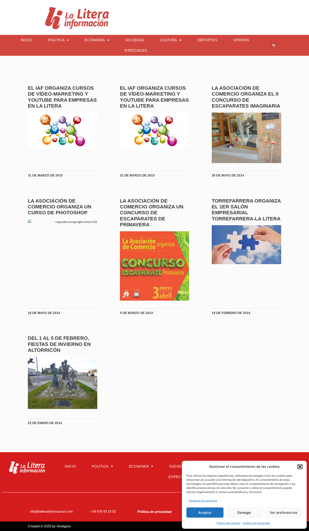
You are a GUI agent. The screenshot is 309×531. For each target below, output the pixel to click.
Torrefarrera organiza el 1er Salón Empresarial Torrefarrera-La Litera (246, 210)
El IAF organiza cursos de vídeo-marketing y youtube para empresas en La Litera (62, 97)
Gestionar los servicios (203, 500)
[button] (300, 466)
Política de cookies (228, 523)
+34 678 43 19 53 (103, 511)
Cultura (168, 40)
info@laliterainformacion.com (51, 511)
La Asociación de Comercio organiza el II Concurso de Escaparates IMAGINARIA (246, 97)
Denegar (244, 512)
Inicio (26, 40)
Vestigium (64, 526)
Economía (95, 40)
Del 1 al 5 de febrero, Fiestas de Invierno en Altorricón (59, 344)
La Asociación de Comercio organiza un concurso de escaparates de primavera (151, 213)
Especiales (136, 50)
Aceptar (205, 512)
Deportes (207, 40)
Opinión (241, 40)
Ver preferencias (283, 512)
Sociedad (135, 40)
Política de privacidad (256, 523)
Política (56, 40)
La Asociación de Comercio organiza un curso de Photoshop (59, 207)
